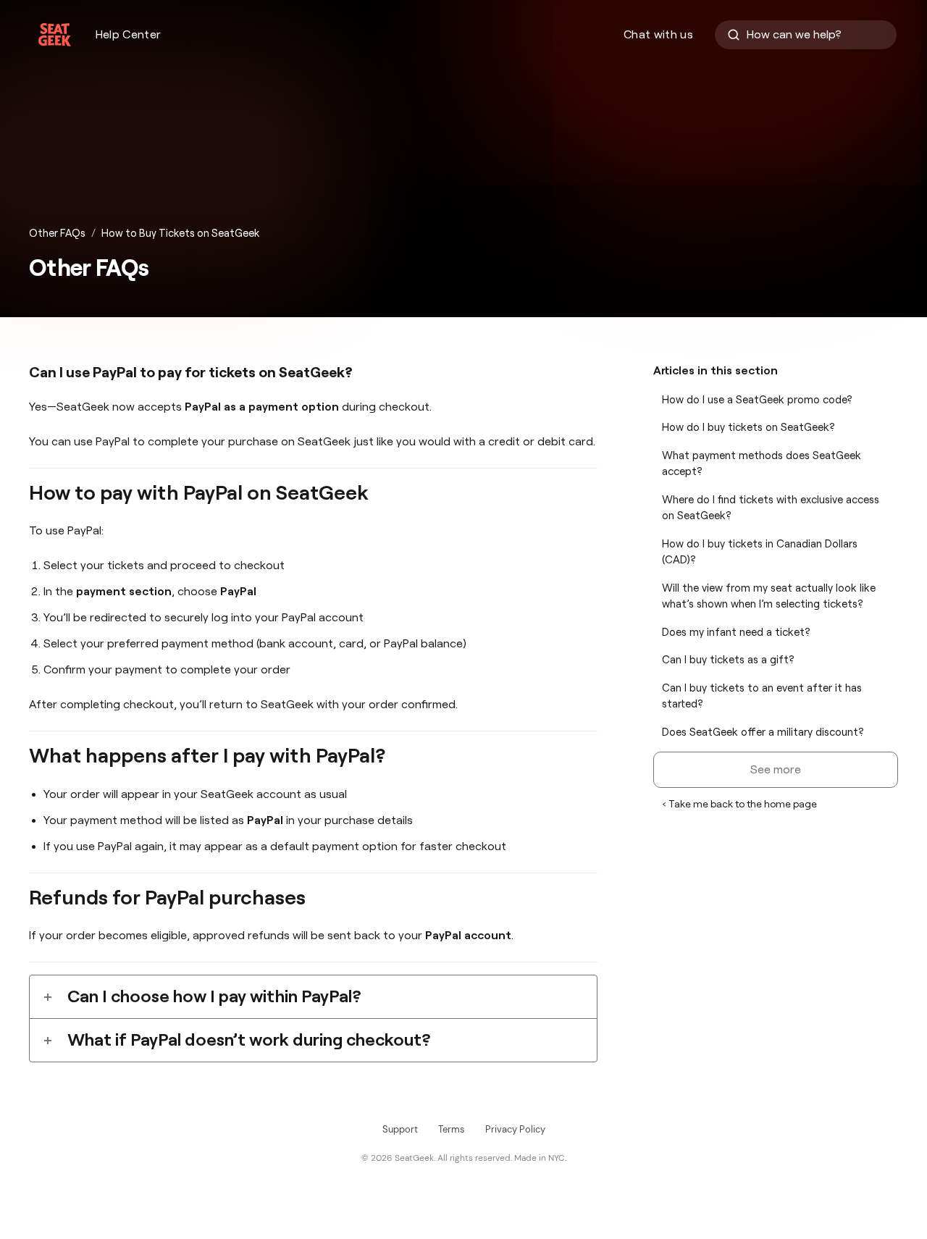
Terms (451, 1129)
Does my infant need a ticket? (736, 632)
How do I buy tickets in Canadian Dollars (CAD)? (759, 552)
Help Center (129, 34)
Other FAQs (57, 233)
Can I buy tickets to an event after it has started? (762, 696)
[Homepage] (54, 35)
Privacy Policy (515, 1129)
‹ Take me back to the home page (739, 804)
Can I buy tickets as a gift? (728, 659)
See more (775, 769)
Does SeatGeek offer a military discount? (763, 732)
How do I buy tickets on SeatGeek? (748, 427)
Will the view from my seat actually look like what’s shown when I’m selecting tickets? (769, 596)
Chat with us (658, 34)
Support (400, 1129)
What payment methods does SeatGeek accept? (761, 464)
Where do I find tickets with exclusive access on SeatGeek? (770, 508)
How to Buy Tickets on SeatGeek (180, 233)
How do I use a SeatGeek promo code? (757, 400)
